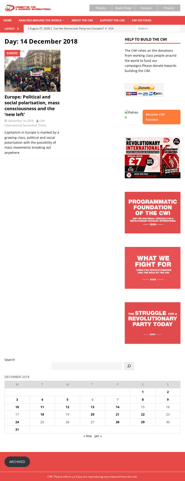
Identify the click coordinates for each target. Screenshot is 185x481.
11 (42, 407)
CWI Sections (141, 20)
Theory (100, 8)
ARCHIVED (17, 461)
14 (117, 407)
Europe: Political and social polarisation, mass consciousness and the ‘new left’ (32, 105)
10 (17, 407)
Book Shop (123, 8)
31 (17, 429)
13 (92, 407)
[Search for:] (157, 28)
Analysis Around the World (40, 20)
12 (67, 407)
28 (117, 422)
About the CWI (82, 20)
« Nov (87, 436)
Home (7, 20)
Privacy (169, 8)
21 (117, 414)
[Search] (129, 366)
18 (42, 414)
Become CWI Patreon (155, 116)
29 (143, 422)
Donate (146, 8)
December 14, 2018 (20, 121)
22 (143, 414)
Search (10, 360)
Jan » (98, 436)
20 (92, 414)
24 (17, 422)
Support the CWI (112, 20)
